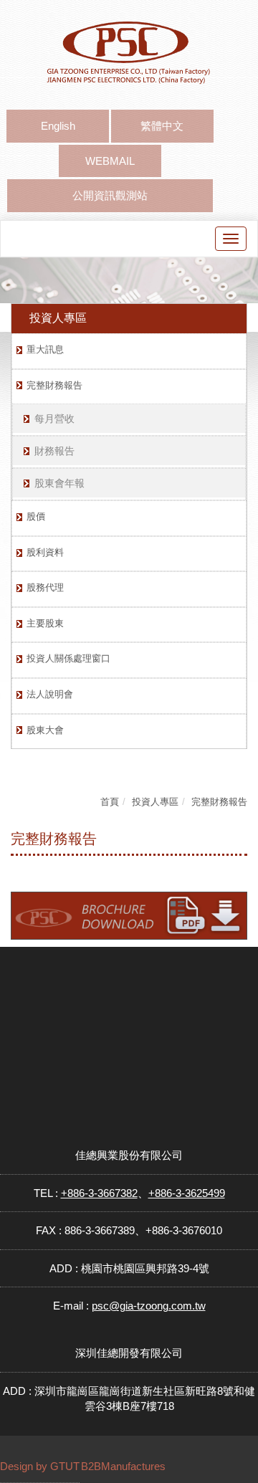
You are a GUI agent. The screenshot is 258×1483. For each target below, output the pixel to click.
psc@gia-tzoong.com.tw (149, 1306)
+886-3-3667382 (99, 1193)
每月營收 (54, 418)
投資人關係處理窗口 (68, 658)
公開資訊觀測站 (110, 195)
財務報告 (54, 451)
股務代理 (45, 587)
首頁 (109, 801)
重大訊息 (45, 349)
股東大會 (45, 730)
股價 (36, 516)
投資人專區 (155, 801)
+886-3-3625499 (186, 1193)
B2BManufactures (123, 1466)
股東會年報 (59, 483)
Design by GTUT (40, 1466)
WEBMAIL (110, 161)
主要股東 (45, 623)
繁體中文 (161, 126)
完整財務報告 (54, 385)
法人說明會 (50, 694)
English (58, 126)
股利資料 (45, 552)
